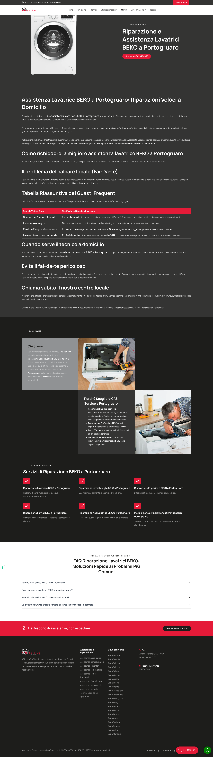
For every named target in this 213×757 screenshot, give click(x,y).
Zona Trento (113, 686)
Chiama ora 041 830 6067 (136, 56)
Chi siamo (82, 10)
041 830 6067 (181, 2)
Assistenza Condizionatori (92, 662)
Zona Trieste (113, 682)
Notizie (153, 10)
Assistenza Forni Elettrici (91, 669)
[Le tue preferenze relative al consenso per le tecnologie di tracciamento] (2, 567)
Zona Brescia (114, 659)
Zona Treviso (114, 726)
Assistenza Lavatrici (89, 689)
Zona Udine (113, 730)
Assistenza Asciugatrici (90, 658)
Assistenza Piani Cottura (91, 681)
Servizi (94, 10)
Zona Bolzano (114, 667)
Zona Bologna (114, 663)
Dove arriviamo (137, 10)
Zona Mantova (114, 734)
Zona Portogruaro (116, 698)
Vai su (5, 379)
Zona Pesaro (113, 714)
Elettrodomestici (108, 10)
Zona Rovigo (113, 702)
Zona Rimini (113, 710)
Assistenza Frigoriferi (89, 665)
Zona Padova (114, 722)
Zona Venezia (114, 718)
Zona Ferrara (114, 706)
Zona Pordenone (115, 694)
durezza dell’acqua (89, 183)
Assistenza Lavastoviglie (91, 685)
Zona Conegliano (115, 690)
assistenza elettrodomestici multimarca (137, 143)
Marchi (124, 10)
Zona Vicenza (114, 675)
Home (70, 10)
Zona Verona (113, 679)
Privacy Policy (153, 750)
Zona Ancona (114, 655)
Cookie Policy (169, 750)
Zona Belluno (114, 671)
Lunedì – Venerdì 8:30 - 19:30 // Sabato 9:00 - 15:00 (44, 2)
